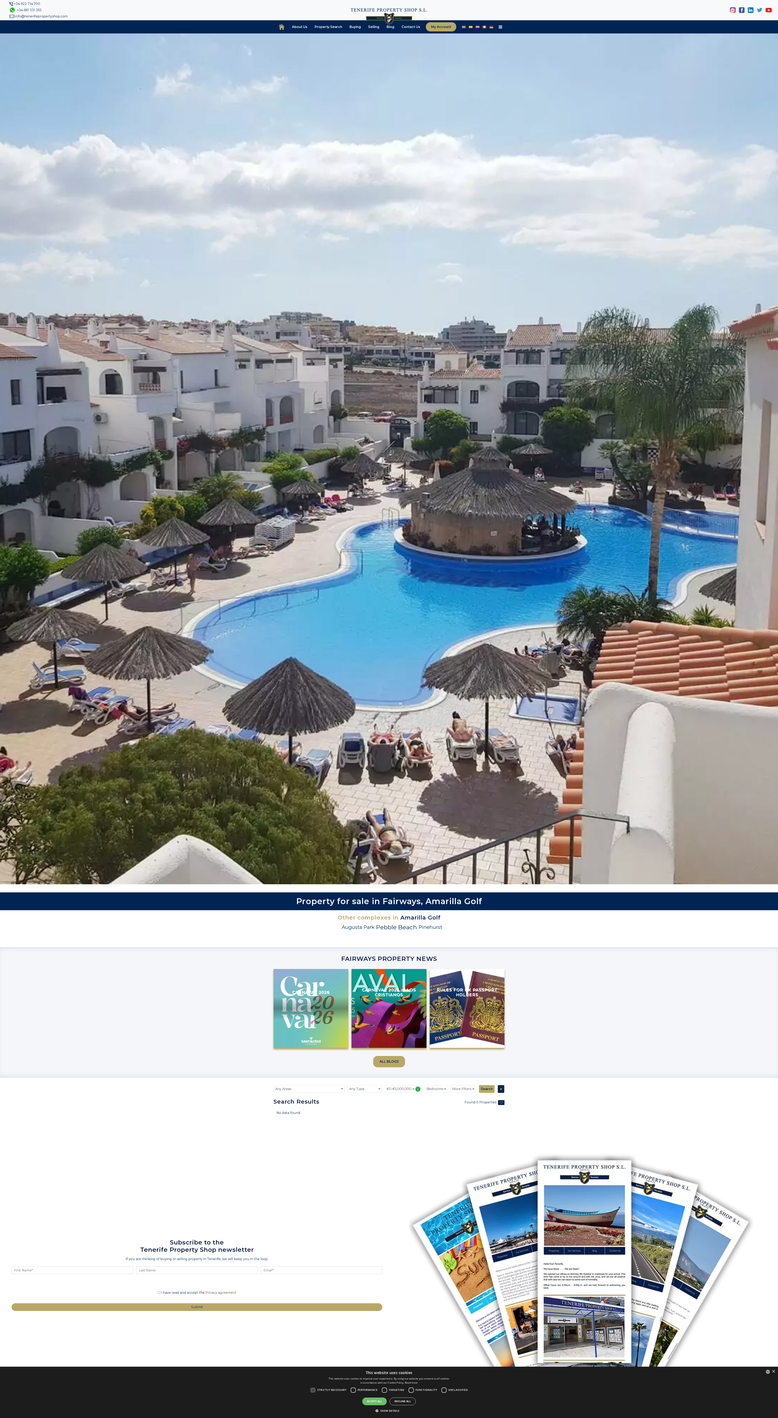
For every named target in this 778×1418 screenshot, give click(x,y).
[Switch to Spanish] (470, 27)
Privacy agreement (220, 1293)
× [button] (773, 1371)
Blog (390, 27)
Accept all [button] (374, 1401)
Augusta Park (358, 927)
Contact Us (411, 27)
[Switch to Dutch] (477, 27)
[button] (388, 1410)
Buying (355, 27)
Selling (373, 27)
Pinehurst (430, 927)
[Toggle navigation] (500, 27)
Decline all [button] (402, 1401)
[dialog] (389, 1392)
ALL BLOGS (389, 1061)
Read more (411, 1382)
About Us (299, 27)
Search (487, 1089)
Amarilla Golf (420, 917)
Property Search (328, 27)
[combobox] (309, 1089)
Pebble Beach (396, 927)
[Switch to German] (491, 27)
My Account (441, 27)
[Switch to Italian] (484, 27)
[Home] (281, 26)
